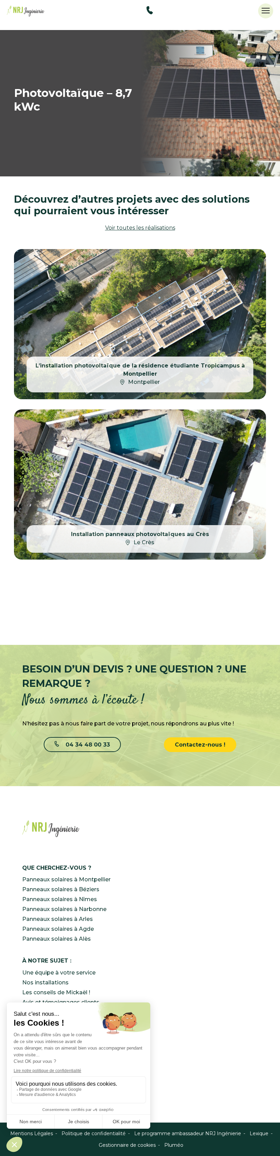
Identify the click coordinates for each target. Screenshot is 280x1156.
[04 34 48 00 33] (149, 11)
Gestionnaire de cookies (127, 1145)
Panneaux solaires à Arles (57, 919)
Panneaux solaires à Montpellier (66, 879)
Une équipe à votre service (59, 972)
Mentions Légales (31, 1133)
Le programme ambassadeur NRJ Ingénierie (187, 1133)
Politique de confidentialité (93, 1133)
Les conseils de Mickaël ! (56, 992)
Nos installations (45, 982)
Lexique (259, 1133)
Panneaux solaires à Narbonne (64, 909)
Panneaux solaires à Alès (56, 939)
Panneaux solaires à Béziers (60, 889)
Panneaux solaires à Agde (58, 929)
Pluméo (173, 1145)
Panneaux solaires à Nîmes (59, 899)
